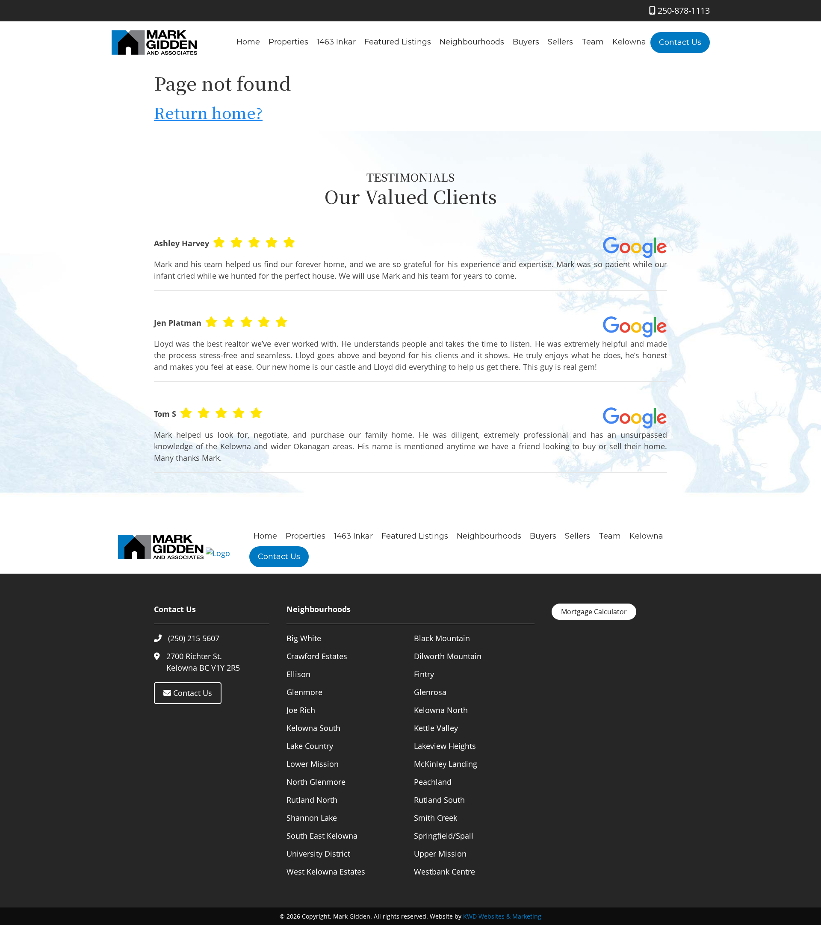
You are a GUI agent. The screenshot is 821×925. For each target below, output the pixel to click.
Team (593, 42)
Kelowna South (313, 728)
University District (318, 853)
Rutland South (439, 800)
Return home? (208, 112)
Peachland (433, 782)
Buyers (526, 42)
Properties (288, 42)
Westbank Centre (444, 871)
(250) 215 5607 (193, 638)
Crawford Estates (316, 656)
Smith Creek (435, 818)
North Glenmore (316, 782)
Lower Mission (312, 764)
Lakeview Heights (445, 746)
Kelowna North (441, 710)
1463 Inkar (336, 42)
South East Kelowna (321, 836)
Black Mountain (442, 638)
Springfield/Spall (443, 836)
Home (248, 42)
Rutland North (311, 800)
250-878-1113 (683, 10)
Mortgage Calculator (594, 611)
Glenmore (304, 692)
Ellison (298, 674)
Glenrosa (430, 692)
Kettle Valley (436, 728)
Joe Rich (300, 710)
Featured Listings (397, 42)
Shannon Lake (311, 818)
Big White (303, 638)
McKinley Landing (445, 764)
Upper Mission (440, 853)
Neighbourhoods (472, 42)
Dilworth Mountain (447, 656)
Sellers (560, 42)
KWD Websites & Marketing (502, 916)
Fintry (424, 674)
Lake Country (309, 746)
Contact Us (680, 42)
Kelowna (629, 42)
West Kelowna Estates (325, 871)
